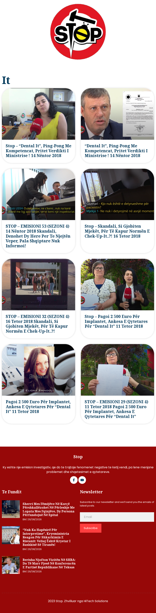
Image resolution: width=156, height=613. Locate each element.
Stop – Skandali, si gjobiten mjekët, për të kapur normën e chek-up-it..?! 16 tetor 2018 (117, 231)
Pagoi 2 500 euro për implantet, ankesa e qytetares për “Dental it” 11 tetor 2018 (38, 406)
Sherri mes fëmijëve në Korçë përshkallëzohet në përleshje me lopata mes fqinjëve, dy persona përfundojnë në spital (49, 509)
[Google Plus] (82, 480)
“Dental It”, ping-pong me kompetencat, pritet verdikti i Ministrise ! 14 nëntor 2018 (116, 150)
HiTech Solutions (96, 601)
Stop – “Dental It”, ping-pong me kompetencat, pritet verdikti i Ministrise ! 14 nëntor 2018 (38, 150)
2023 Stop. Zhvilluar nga (66, 601)
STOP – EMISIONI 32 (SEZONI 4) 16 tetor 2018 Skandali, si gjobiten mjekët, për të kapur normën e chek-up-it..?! (37, 324)
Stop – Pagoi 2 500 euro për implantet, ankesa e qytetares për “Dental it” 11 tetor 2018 (116, 321)
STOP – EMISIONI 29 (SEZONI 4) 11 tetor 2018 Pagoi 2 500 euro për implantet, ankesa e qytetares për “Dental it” (116, 409)
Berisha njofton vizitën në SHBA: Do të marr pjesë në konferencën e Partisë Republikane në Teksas (49, 563)
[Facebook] (74, 480)
